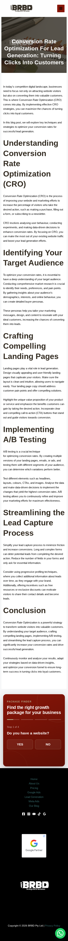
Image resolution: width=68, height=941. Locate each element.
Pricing (34, 787)
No (48, 744)
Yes (20, 744)
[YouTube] (34, 814)
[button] (60, 933)
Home (34, 779)
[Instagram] (28, 814)
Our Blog (34, 805)
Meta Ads (34, 801)
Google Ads (34, 792)
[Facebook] (23, 814)
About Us (34, 783)
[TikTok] (39, 814)
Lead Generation (34, 796)
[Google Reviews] (44, 814)
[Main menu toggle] (61, 8)
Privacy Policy (52, 925)
